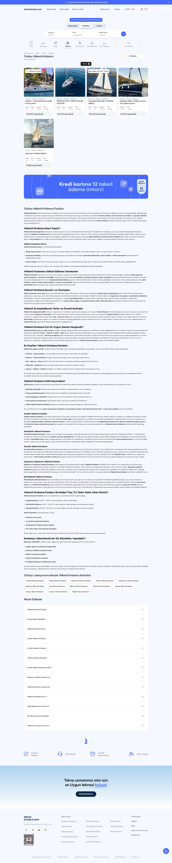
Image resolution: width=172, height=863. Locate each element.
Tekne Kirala (51, 9)
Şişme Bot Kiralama (93, 831)
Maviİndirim (136, 857)
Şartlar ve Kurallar (81, 857)
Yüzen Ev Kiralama (117, 826)
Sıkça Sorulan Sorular (139, 830)
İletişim (117, 9)
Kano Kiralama (115, 821)
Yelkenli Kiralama (67, 831)
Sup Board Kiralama (93, 842)
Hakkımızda (104, 9)
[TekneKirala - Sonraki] (148, 44)
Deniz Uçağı (64, 9)
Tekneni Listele (77, 9)
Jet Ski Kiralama (116, 831)
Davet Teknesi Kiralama (69, 837)
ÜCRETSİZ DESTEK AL (86, 794)
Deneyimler (135, 835)
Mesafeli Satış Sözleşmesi (41, 857)
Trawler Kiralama (92, 836)
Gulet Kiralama (66, 826)
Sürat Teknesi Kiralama (94, 826)
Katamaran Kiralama (68, 821)
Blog (133, 826)
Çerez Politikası (62, 857)
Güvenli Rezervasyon (101, 857)
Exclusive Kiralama (68, 842)
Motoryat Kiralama (92, 821)
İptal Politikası (120, 857)
